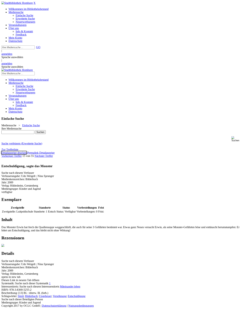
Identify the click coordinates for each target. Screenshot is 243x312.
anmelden (6, 53)
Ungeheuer (45, 296)
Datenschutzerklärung (54, 305)
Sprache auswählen (12, 57)
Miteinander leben (70, 286)
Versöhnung (59, 296)
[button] (236, 139)
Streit (21, 296)
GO (38, 47)
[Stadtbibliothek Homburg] (17, 2)
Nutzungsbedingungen (81, 305)
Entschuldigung (76, 296)
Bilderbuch (31, 296)
